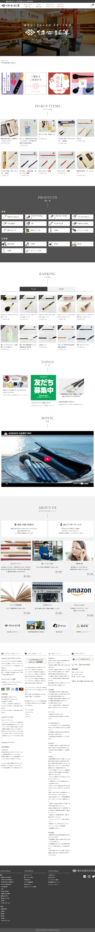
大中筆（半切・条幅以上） (7, 879)
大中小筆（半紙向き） (6, 884)
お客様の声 (27, 880)
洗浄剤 (2, 900)
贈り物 (2, 916)
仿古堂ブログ (27, 884)
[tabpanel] (15, 385)
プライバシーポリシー (53, 884)
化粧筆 (2, 911)
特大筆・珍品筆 (5, 891)
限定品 (2, 913)
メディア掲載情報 (28, 882)
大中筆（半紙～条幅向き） (7, 882)
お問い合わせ (51, 877)
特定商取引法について (54, 882)
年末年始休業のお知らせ (8, 63)
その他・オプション (5, 903)
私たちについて (28, 875)
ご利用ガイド (51, 875)
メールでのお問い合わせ (81, 659)
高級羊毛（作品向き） (6, 877)
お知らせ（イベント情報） (30, 887)
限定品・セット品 (5, 898)
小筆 (2, 889)
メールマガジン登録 (53, 880)
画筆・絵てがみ (5, 896)
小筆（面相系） (4, 886)
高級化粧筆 (4, 909)
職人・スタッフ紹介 (28, 877)
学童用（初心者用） (5, 893)
